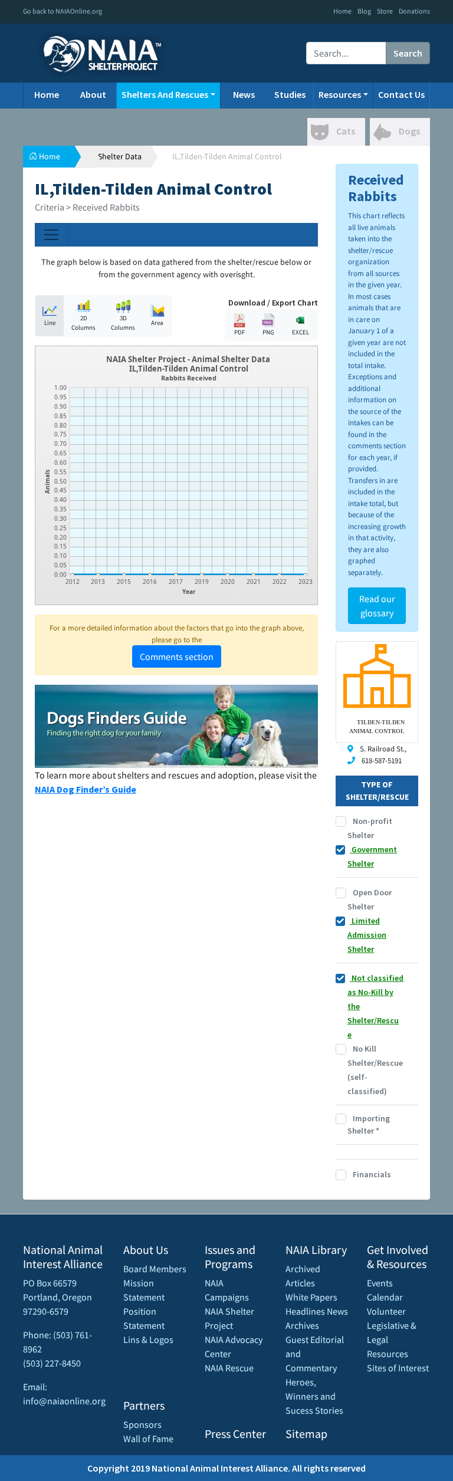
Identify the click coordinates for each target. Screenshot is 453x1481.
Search (407, 53)
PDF (239, 332)
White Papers (311, 1297)
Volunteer (386, 1311)
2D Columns (83, 323)
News (244, 94)
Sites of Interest (398, 1368)
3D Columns (123, 323)
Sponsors (142, 1424)
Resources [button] (340, 94)
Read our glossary (377, 606)
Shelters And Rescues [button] (165, 94)
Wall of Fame (148, 1438)
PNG (268, 332)
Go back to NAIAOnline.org (62, 10)
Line (49, 322)
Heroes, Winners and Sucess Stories (314, 1396)
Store (385, 10)
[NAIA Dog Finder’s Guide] (176, 725)
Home (342, 10)
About (93, 94)
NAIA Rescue (229, 1368)
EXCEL (300, 332)
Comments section (177, 656)
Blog (364, 10)
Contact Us (401, 94)
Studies (290, 94)
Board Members (154, 1269)
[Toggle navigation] (51, 235)
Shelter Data (120, 156)
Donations (414, 10)
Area (157, 322)
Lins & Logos (148, 1339)
